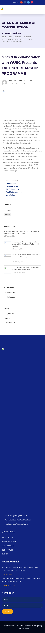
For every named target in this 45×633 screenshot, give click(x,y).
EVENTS (5, 554)
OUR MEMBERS (8, 546)
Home (4, 37)
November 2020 (11, 323)
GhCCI (14, 84)
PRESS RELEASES (9, 542)
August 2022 (9, 314)
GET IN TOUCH (7, 550)
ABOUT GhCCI (7, 537)
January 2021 (10, 318)
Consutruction (10, 292)
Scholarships (15, 37)
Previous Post (14, 188)
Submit (7, 611)
